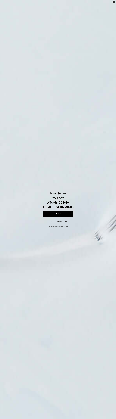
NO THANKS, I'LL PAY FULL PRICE (58, 221)
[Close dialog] (114, 2)
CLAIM (58, 214)
